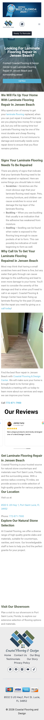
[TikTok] (33, 669)
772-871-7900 (13, 402)
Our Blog (35, 655)
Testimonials (13, 659)
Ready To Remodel (22, 33)
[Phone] (22, 24)
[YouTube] (28, 669)
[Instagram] (22, 669)
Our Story (32, 659)
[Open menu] (39, 24)
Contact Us (20, 655)
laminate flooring (15, 114)
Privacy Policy (22, 662)
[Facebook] (16, 669)
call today (6, 308)
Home (7, 655)
